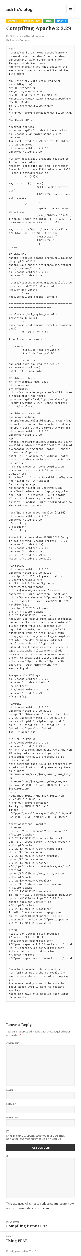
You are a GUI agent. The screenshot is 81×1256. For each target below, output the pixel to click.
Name (11, 1090)
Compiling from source (24, 21)
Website (12, 1117)
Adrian (40, 36)
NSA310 (61, 21)
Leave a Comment (20, 40)
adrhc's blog (19, 9)
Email (11, 1104)
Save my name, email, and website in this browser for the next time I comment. (35, 1137)
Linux (48, 21)
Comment (14, 1043)
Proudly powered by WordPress (23, 1251)
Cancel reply (72, 1027)
